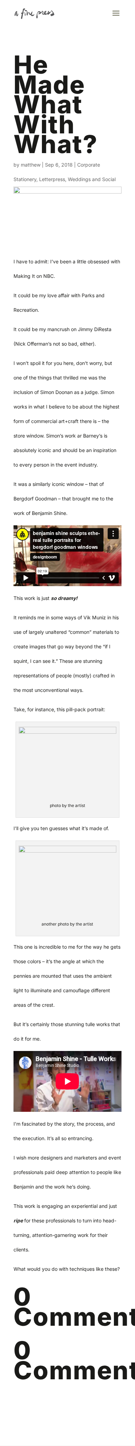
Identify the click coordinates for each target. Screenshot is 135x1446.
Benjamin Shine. (50, 513)
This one (23, 947)
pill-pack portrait (85, 709)
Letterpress (52, 179)
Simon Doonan (56, 392)
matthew (30, 165)
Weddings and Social (92, 179)
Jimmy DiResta (94, 329)
